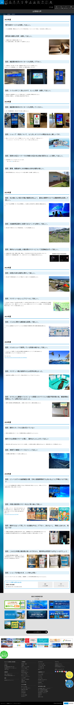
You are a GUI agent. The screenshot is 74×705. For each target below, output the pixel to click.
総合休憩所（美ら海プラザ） (42, 679)
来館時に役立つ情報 (24, 689)
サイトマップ (3, 703)
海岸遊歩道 (40, 682)
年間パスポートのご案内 (25, 666)
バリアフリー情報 (24, 673)
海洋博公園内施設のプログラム (60, 666)
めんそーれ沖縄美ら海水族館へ (6, 3)
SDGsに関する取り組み (38, 2)
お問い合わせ (66, 8)
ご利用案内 (10, 3)
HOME (2, 2)
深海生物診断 (23, 692)
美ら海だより (23, 696)
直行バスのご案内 (24, 686)
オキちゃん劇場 (40, 674)
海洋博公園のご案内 (41, 686)
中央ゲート (40, 695)
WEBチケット (46, 3)
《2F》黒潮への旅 (41, 666)
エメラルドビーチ (41, 681)
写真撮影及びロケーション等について (10, 668)
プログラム (18, 3)
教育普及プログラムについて (9, 680)
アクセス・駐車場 (24, 668)
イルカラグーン (40, 675)
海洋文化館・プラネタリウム (42, 692)
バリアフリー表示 (71, 8)
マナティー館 (40, 678)
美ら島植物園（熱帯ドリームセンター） (44, 688)
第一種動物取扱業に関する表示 (9, 666)
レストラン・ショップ (24, 669)
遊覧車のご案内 (40, 696)
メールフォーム (61, 585)
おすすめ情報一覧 (37, 632)
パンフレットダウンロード (25, 676)
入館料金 (22, 665)
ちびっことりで (40, 683)
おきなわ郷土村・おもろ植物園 (43, 691)
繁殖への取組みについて (8, 674)
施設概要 (5, 665)
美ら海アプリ (23, 690)
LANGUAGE (56, 8)
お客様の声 (23, 680)
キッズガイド (23, 693)
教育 (22, 3)
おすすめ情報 (23, 684)
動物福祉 (34, 3)
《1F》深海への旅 (41, 668)
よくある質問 (45, 585)
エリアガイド (14, 3)
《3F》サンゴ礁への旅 (41, 665)
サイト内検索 (61, 8)
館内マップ (40, 669)
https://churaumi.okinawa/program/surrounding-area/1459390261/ (15, 357)
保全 (26, 3)
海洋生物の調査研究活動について (9, 675)
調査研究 (30, 3)
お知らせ (42, 3)
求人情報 (50, 3)
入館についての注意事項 (25, 679)
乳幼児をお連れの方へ (24, 672)
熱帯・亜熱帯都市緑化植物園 (42, 689)
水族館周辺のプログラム (59, 665)
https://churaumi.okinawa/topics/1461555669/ (11, 514)
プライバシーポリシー (17, 703)
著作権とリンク (9, 703)
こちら (12, 161)
